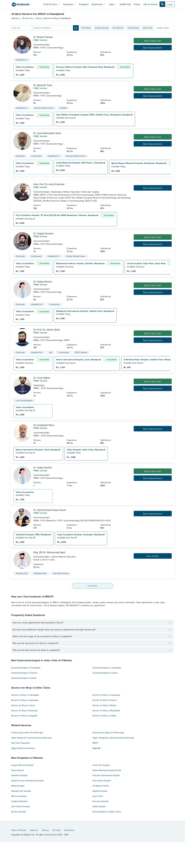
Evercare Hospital (100, 801)
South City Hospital (101, 765)
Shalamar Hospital (19, 775)
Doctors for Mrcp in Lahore (23, 705)
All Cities (57, 830)
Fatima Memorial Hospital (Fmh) (106, 770)
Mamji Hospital (17, 786)
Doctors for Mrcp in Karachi (104, 700)
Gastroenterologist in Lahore (105, 673)
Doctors (45, 830)
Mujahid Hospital (99, 791)
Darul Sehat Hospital (101, 781)
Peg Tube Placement (20, 743)
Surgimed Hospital (19, 801)
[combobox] (21, 28)
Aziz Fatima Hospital (20, 806)
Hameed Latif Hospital (21, 791)
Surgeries (84, 4)
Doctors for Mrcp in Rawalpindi (106, 711)
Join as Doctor (150, 4)
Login (170, 4)
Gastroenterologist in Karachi (24, 673)
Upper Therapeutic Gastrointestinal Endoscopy (113, 738)
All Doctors (69, 830)
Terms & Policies (18, 830)
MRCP (95, 743)
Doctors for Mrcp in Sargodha (24, 716)
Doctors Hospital (18, 812)
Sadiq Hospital (98, 806)
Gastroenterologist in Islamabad (106, 668)
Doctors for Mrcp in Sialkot (104, 716)
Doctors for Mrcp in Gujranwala (106, 695)
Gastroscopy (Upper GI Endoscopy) (108, 733)
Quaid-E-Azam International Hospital (27, 781)
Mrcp (38, 18)
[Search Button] (76, 28)
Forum (137, 4)
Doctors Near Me (102, 28)
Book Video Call (152, 41)
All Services (27, 18)
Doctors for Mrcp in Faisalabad (25, 695)
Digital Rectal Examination (23, 748)
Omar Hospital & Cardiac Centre (106, 812)
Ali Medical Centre (100, 786)
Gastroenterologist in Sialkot (24, 678)
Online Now (147, 28)
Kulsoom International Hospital (106, 775)
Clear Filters (86, 28)
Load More (92, 586)
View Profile (152, 556)
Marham (14, 18)
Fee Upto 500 (117, 28)
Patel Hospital (17, 770)
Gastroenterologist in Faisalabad (25, 668)
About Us (34, 830)
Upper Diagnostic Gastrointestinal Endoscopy (31, 738)
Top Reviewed (133, 28)
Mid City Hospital (19, 796)
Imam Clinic (97, 796)
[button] (162, 4)
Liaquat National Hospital (22, 765)
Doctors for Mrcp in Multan (104, 705)
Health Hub (125, 4)
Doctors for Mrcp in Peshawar (24, 711)
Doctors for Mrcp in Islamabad (24, 700)
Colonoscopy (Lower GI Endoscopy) (27, 733)
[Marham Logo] (20, 5)
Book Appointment (152, 48)
